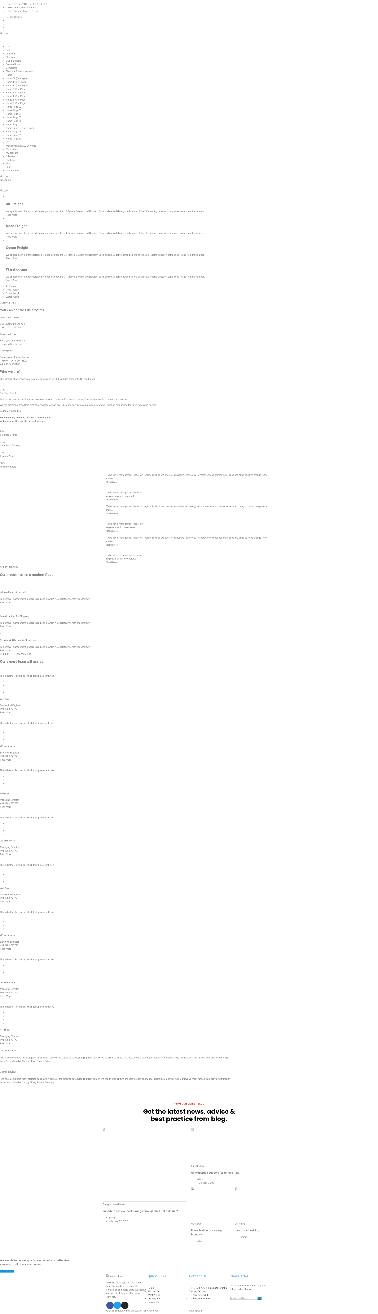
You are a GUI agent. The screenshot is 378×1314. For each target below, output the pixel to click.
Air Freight (14, 204)
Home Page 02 (13, 106)
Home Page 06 (13, 121)
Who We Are (12, 170)
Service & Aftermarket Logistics (18, 640)
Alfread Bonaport (8, 746)
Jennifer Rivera (7, 841)
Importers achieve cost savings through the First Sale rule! (140, 1211)
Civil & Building (13, 60)
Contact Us (11, 67)
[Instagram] (124, 1305)
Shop (8, 163)
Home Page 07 (13, 124)
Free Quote (6, 180)
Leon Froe (4, 699)
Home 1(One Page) (16, 82)
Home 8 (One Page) (16, 103)
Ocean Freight (17, 248)
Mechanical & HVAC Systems (21, 145)
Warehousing (16, 269)
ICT (7, 142)
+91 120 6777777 (9, 709)
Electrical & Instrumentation (20, 71)
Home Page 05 (13, 117)
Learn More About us (11, 411)
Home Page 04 (13, 113)
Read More (11, 214)
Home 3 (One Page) (16, 92)
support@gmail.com (12, 344)
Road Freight (16, 226)
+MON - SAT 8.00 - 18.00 (14, 360)
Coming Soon (13, 64)
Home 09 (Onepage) (16, 78)
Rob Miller (5, 793)
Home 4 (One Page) (16, 96)
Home (9, 75)
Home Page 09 (13, 135)
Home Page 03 (13, 110)
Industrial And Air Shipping (14, 616)
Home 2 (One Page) (16, 89)
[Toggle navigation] (1, 41)
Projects (10, 160)
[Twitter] (117, 1305)
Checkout (11, 53)
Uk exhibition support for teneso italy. (215, 1172)
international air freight (13, 592)
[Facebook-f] (110, 1305)
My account (12, 149)
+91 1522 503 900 (11, 327)
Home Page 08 (13, 131)
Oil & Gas (10, 156)
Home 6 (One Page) (16, 99)
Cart (8, 46)
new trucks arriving (247, 1230)
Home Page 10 (13, 138)
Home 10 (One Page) (17, 85)
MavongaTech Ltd (213, 1310)
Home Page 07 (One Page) (20, 128)
